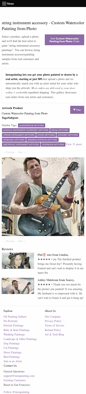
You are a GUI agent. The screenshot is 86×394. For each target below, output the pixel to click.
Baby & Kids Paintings (17, 330)
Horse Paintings (12, 352)
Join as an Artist (13, 361)
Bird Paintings (12, 357)
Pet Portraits (11, 321)
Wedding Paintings (14, 334)
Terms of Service (54, 325)
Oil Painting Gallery (15, 316)
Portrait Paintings (13, 325)
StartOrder (64, 40)
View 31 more (74, 144)
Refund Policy (53, 330)
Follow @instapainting (16, 392)
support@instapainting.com (19, 376)
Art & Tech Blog (54, 334)
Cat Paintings (11, 348)
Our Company (53, 316)
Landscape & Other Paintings (20, 339)
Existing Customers (15, 380)
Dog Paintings (12, 343)
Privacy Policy (53, 321)
